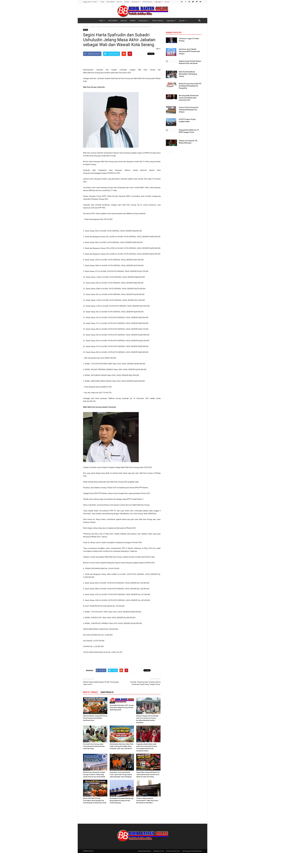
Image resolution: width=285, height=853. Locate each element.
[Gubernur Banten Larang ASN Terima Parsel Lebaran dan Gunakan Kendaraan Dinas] (95, 705)
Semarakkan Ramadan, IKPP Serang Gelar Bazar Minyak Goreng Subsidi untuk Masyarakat (121, 707)
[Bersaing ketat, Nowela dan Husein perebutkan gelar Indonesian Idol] (171, 96)
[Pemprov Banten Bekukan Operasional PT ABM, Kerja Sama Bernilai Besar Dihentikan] (148, 788)
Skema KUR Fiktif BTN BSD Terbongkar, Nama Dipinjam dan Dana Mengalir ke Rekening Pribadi (94, 800)
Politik (102, 2)
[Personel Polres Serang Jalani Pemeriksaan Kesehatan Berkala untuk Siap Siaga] (95, 734)
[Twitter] (193, 1)
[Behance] (182, 1)
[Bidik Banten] (142, 10)
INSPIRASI (86, 769)
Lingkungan (157, 2)
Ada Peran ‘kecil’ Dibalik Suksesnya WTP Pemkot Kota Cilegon (189, 51)
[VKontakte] (200, 1)
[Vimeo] (196, 1)
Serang (85, 30)
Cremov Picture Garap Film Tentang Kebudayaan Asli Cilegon (188, 110)
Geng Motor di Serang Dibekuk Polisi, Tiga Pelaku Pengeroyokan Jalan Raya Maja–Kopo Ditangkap (121, 774)
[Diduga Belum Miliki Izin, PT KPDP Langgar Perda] (171, 133)
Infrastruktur (135, 2)
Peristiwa (86, 713)
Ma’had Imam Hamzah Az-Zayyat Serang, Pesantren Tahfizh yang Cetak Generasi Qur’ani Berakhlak (94, 774)
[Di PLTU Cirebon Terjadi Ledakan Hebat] (171, 122)
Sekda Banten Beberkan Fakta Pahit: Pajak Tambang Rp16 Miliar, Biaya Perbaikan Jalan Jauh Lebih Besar (121, 746)
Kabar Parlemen (147, 2)
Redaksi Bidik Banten (144, 851)
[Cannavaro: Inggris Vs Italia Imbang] (171, 40)
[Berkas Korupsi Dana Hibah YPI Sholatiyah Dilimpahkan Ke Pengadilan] (171, 85)
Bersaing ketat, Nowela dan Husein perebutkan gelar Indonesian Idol (188, 98)
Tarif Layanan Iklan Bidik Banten (192, 851)
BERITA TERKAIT (90, 692)
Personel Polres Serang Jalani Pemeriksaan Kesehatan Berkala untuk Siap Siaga (94, 746)
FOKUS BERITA (110, 2)
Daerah (167, 2)
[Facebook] (185, 1)
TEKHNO (126, 2)
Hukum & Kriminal (115, 769)
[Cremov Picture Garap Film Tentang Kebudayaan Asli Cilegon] (171, 110)
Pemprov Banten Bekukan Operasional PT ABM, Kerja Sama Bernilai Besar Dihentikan (147, 800)
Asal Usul (119, 2)
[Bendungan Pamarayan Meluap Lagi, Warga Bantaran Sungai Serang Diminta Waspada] (122, 788)
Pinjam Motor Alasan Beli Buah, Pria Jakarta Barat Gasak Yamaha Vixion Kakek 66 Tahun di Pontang (148, 774)
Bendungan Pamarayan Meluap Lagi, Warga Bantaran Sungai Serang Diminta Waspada (121, 800)
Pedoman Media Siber (173, 851)
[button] (199, 20)
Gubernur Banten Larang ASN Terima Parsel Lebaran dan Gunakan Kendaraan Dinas (95, 718)
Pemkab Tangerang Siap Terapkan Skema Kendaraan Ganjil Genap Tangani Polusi (145, 683)
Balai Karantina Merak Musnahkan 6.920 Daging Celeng (188, 74)
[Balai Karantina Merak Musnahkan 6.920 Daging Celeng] (171, 74)
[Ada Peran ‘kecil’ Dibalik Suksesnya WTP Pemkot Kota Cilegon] (171, 52)
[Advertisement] (122, 62)
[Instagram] (189, 1)
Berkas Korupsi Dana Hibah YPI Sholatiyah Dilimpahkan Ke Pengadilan (190, 86)
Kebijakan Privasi (158, 851)
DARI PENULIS (107, 692)
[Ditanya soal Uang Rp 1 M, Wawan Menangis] (171, 143)
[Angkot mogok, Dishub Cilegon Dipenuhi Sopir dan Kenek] (171, 64)
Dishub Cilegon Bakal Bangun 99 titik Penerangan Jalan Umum (101, 683)
